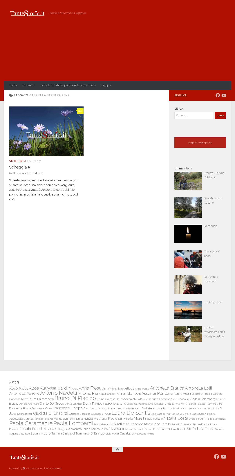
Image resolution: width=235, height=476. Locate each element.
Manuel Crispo (175, 413)
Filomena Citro (214, 403)
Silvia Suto (116, 429)
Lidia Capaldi (158, 413)
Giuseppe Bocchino (79, 413)
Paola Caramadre (31, 423)
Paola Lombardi (73, 423)
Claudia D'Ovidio (180, 399)
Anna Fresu (90, 388)
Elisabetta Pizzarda (137, 403)
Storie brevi (17, 161)
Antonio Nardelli (58, 393)
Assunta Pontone (157, 393)
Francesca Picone (20, 408)
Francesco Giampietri (125, 408)
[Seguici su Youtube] (223, 95)
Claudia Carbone (159, 399)
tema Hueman (54, 468)
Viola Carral (140, 433)
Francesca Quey (42, 408)
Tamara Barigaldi (63, 433)
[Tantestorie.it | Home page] (27, 12)
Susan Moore (40, 433)
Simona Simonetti (134, 429)
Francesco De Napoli (97, 408)
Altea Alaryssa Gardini (50, 387)
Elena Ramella (93, 403)
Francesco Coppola (69, 408)
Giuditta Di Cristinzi (50, 413)
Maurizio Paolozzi (107, 418)
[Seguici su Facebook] (218, 95)
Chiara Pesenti (140, 399)
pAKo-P (202, 418)
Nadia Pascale (154, 418)
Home (13, 85)
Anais (75, 388)
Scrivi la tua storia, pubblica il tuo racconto (68, 85)
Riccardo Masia (141, 424)
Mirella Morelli (133, 418)
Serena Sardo (99, 428)
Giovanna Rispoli (23, 413)
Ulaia (108, 433)
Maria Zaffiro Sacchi (196, 413)
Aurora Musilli (182, 393)
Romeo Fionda (201, 424)
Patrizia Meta (101, 424)
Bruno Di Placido (75, 398)
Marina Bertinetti (64, 418)
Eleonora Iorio (115, 403)
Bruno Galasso (106, 399)
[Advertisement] (117, 53)
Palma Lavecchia (216, 418)
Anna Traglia (142, 388)
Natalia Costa (175, 418)
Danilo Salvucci (73, 403)
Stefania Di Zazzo (200, 429)
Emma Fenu (179, 403)
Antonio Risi (88, 393)
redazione (119, 423)
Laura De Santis (131, 413)
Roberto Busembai (182, 424)
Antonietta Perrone (24, 393)
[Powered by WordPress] (24, 468)
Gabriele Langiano (155, 408)
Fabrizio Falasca (196, 403)
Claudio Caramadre (202, 399)
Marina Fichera (83, 418)
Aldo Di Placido (18, 388)
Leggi (104, 85)
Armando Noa (128, 393)
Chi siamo (28, 85)
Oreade (193, 418)
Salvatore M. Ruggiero (56, 429)
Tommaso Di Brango (90, 433)
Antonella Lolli (198, 388)
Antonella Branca (167, 388)
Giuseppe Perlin (101, 413)
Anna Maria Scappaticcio (118, 388)
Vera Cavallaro (123, 433)
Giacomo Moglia (206, 408)
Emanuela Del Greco (159, 403)
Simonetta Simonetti (156, 429)
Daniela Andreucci (29, 403)
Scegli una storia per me (200, 142)
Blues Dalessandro (41, 399)
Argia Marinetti (107, 393)
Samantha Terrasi (79, 428)
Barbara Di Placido (201, 393)
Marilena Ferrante (43, 418)
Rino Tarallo (162, 424)
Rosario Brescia (31, 429)
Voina (151, 433)
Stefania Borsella (177, 429)
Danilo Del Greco (52, 403)
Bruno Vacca (124, 399)
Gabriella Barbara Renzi (183, 408)
